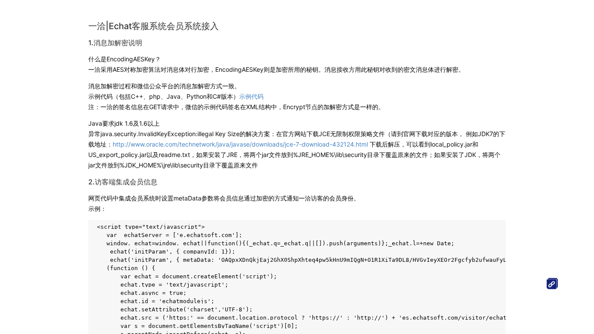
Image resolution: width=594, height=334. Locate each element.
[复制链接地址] (552, 284)
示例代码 (251, 96)
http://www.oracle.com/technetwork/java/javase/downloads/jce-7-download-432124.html (240, 144)
